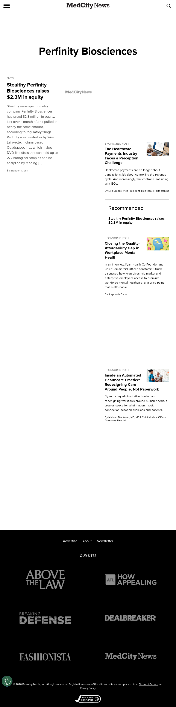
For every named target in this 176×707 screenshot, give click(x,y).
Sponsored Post (117, 143)
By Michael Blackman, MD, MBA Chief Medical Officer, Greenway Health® (135, 418)
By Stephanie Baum (116, 294)
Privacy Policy (88, 688)
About (87, 541)
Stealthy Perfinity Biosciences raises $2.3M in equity (28, 91)
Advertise (70, 541)
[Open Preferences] (7, 681)
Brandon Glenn (19, 171)
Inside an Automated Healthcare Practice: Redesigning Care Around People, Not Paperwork (132, 382)
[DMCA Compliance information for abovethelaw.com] (88, 699)
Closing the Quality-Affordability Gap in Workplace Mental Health (122, 250)
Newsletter (105, 541)
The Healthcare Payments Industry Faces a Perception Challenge (121, 156)
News (10, 78)
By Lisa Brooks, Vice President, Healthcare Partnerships (137, 191)
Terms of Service (148, 684)
